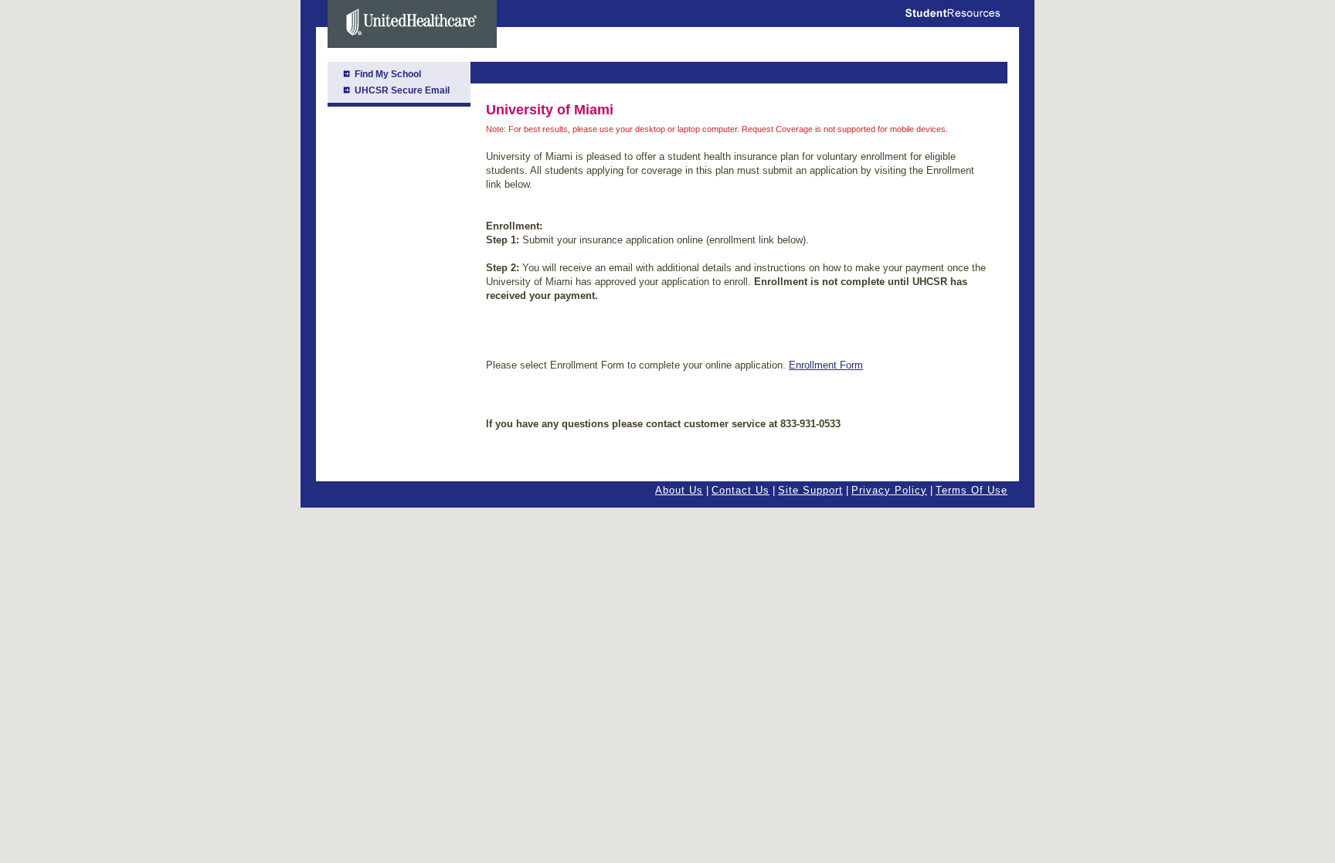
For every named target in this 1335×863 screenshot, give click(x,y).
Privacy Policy (889, 490)
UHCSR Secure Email (402, 90)
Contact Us (740, 490)
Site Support (810, 490)
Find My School (388, 74)
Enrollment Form (826, 365)
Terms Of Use (971, 490)
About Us (679, 490)
